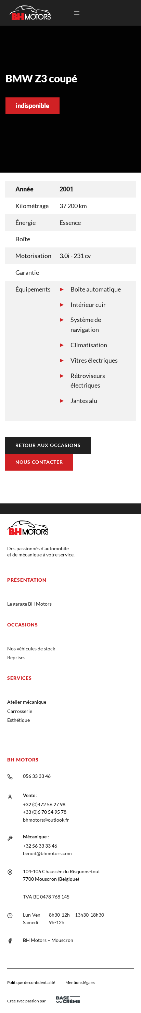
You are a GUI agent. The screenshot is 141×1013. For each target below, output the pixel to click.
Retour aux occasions (48, 445)
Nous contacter (39, 462)
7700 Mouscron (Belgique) (51, 879)
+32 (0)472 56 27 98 (44, 804)
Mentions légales (80, 982)
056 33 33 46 (37, 776)
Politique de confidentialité (31, 982)
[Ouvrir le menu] (77, 13)
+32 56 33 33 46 (40, 846)
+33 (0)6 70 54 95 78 (44, 812)
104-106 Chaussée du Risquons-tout (61, 871)
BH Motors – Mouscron (48, 940)
